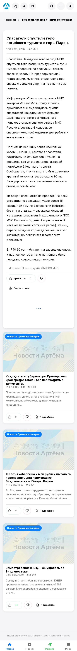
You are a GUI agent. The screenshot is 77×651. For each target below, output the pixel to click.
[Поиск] (52, 6)
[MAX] (32, 6)
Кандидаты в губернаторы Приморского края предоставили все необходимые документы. (36, 380)
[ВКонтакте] (24, 6)
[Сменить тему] (70, 6)
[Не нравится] (41, 278)
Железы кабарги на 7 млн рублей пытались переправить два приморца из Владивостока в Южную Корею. (38, 477)
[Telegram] (15, 6)
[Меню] (61, 6)
